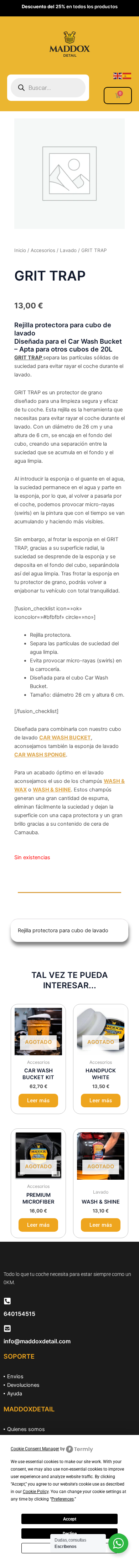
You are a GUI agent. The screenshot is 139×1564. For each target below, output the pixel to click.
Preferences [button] (62, 1499)
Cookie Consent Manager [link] (35, 1448)
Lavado (68, 250)
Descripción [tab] (39, 899)
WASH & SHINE (52, 789)
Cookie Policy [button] (35, 1491)
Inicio (20, 250)
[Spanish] (127, 75)
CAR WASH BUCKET (65, 737)
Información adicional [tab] (51, 912)
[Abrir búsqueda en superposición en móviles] (48, 88)
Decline (70, 1533)
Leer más (38, 1100)
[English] (118, 75)
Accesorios (43, 250)
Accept (69, 1519)
